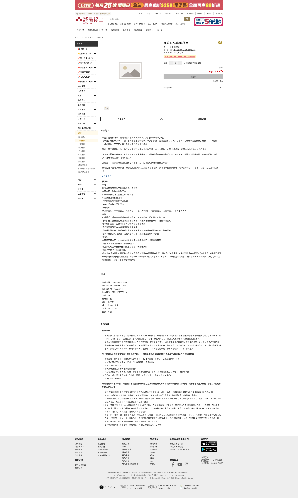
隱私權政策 (102, 452)
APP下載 (158, 13)
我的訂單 (179, 13)
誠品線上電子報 (176, 443)
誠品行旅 (125, 458)
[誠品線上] (89, 20)
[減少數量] (171, 63)
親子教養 (81, 114)
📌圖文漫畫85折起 (85, 58)
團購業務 (78, 467)
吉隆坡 (153, 464)
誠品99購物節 (113, 24)
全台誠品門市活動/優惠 (179, 449)
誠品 (126, 446)
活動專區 (150, 29)
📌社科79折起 (84, 72)
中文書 (84, 37)
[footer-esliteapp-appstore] (209, 443)
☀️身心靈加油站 (84, 53)
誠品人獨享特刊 (176, 446)
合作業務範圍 (80, 464)
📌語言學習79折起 (85, 67)
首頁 (76, 37)
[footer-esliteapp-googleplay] (209, 449)
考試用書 (81, 109)
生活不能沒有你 (153, 24)
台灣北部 (154, 443)
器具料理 (82, 147)
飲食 (91, 37)
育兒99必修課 (180, 24)
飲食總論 (82, 137)
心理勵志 (81, 100)
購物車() (219, 13)
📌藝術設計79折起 (85, 81)
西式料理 (82, 161)
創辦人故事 (79, 446)
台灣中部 (154, 446)
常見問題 (101, 443)
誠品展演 (125, 455)
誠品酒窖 (125, 461)
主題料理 (82, 144)
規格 (162, 119)
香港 (152, 455)
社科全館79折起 (139, 24)
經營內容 (78, 449)
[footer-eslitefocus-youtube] (180, 464)
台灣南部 (154, 449)
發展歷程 (78, 452)
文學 (80, 95)
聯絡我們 (101, 446)
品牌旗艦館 (93, 29)
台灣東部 (154, 452)
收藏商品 (190, 13)
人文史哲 (81, 91)
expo (159, 29)
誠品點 (209, 13)
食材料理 (99, 37)
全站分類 (80, 29)
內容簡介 (121, 119)
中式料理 (82, 154)
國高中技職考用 (84, 128)
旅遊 (80, 184)
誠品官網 (125, 443)
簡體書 (80, 198)
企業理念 (78, 443)
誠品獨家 (126, 29)
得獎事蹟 (78, 455)
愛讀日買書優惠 (126, 24)
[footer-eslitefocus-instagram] (186, 464)
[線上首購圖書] (208, 21)
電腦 (80, 179)
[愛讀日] (149, 5)
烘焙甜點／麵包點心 (86, 168)
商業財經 (81, 105)
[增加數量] (180, 63)
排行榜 (104, 29)
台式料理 (82, 151)
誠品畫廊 (138, 29)
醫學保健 (81, 123)
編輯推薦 (81, 86)
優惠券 (200, 13)
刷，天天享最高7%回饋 (179, 56)
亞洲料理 (82, 158)
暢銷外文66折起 (167, 24)
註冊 (148, 13)
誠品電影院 (126, 449)
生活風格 (81, 193)
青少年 (80, 189)
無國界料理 (83, 165)
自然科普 (81, 119)
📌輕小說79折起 (85, 63)
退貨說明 (202, 119)
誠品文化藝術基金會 (130, 464)
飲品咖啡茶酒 (83, 172)
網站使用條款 (103, 449)
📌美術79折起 (84, 77)
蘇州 (152, 458)
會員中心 (168, 13)
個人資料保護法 (104, 455)
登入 (140, 13)
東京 (152, 461)
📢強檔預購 (83, 49)
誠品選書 (115, 29)
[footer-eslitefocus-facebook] (173, 464)
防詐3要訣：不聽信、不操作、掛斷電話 (94, 13)
